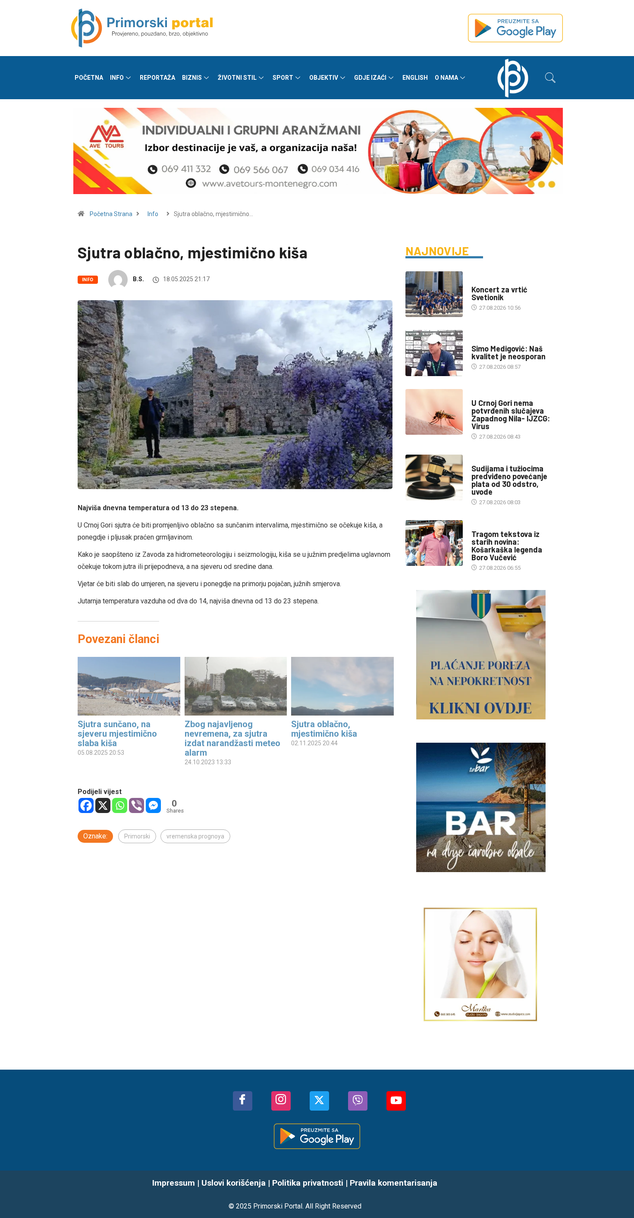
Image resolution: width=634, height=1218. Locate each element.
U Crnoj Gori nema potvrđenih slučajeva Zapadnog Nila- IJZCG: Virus (510, 414)
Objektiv (323, 77)
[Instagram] (281, 1101)
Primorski (137, 836)
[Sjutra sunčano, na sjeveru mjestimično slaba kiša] (129, 686)
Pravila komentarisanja (393, 1183)
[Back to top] (614, 1194)
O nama (446, 77)
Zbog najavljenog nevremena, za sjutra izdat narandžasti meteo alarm (232, 738)
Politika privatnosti (307, 1183)
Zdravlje (484, 394)
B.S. (138, 279)
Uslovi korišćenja (233, 1183)
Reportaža (157, 77)
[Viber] (136, 805)
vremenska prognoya (195, 836)
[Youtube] (396, 1101)
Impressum (173, 1183)
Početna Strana (111, 213)
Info (117, 77)
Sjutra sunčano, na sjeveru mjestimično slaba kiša (117, 733)
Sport (283, 77)
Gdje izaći (370, 77)
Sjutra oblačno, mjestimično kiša (324, 729)
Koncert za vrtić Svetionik (499, 293)
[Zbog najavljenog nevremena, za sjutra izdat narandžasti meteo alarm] (236, 686)
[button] (550, 77)
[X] (102, 805)
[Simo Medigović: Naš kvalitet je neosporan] (434, 353)
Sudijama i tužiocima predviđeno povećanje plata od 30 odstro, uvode (509, 480)
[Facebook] (86, 805)
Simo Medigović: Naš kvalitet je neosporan (508, 352)
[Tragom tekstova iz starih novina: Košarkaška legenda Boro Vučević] (434, 543)
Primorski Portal (277, 1206)
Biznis (192, 77)
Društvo (483, 281)
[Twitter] (319, 1101)
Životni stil (237, 77)
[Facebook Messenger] (153, 805)
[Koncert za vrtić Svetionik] (434, 294)
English (415, 77)
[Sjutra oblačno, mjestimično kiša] (342, 686)
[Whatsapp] (119, 805)
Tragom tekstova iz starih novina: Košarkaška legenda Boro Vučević (506, 545)
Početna (89, 77)
